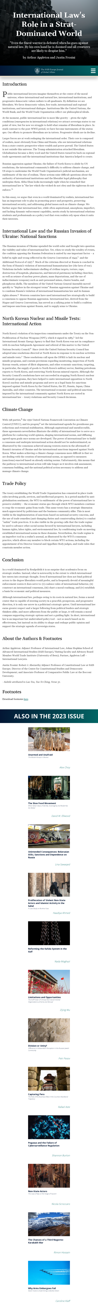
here (26, 699)
